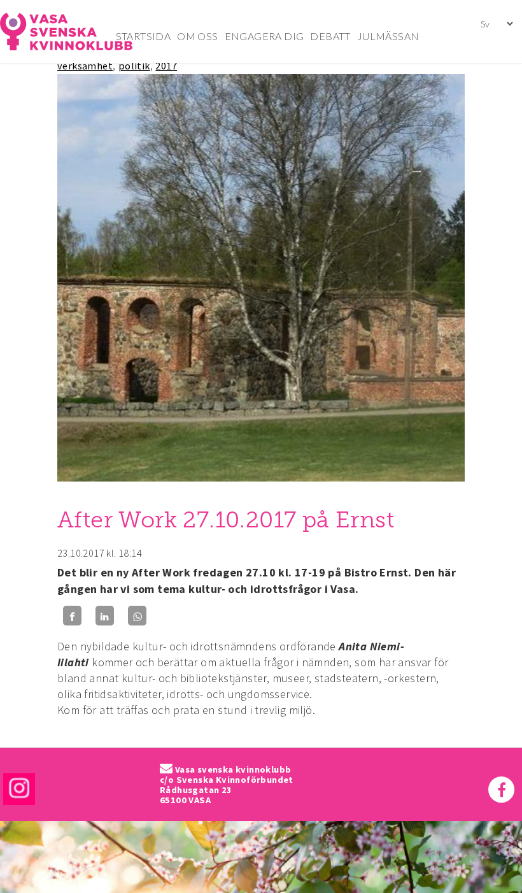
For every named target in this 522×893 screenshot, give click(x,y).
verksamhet (85, 65)
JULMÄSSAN (388, 36)
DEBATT (330, 36)
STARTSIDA (143, 36)
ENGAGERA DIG (264, 36)
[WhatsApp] (137, 615)
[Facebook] (72, 615)
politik (134, 65)
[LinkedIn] (104, 615)
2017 (166, 65)
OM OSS (197, 36)
